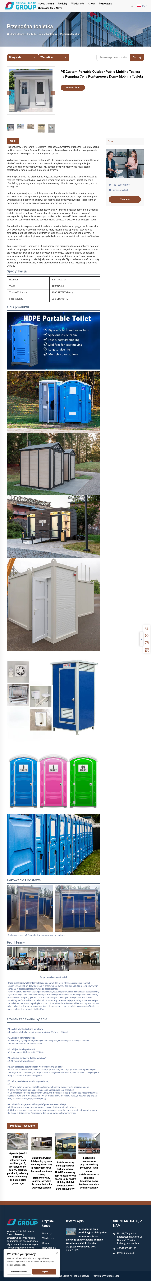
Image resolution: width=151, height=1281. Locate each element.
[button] (9, 93)
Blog (117, 1275)
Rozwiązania (105, 3)
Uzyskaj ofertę (72, 87)
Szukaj (137, 57)
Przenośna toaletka (69, 34)
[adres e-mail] (146, 642)
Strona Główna (46, 3)
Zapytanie (124, 199)
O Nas (91, 3)
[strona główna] (20, 5)
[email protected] (125, 1253)
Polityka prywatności (103, 1275)
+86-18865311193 (121, 185)
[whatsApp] (146, 635)
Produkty (62, 3)
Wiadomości (77, 3)
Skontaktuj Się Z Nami (50, 8)
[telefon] (146, 628)
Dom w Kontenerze (48, 34)
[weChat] (146, 649)
